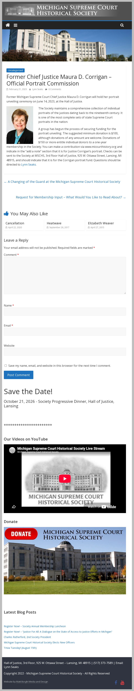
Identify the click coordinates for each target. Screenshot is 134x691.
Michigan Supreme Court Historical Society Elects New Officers (39, 642)
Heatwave (54, 223)
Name (9, 305)
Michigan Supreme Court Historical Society (54, 673)
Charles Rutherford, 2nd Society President (27, 637)
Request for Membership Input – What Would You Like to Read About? (71, 197)
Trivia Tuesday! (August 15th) (20, 647)
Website (9, 346)
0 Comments (54, 89)
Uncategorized (15, 70)
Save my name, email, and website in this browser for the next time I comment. (59, 366)
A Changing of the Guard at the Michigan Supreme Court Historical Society (62, 182)
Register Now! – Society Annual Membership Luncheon (35, 626)
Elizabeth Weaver (101, 223)
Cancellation (15, 223)
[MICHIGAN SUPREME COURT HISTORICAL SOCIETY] (8, 25)
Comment (11, 255)
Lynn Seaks (37, 89)
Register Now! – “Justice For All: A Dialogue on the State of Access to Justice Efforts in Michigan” (58, 631)
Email (8, 325)
